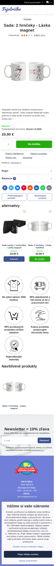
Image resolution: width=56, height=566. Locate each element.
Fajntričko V (15, 163)
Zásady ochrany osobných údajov (28, 546)
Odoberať (44, 440)
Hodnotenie (14, 35)
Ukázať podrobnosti (28, 561)
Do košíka (34, 144)
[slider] (26, 35)
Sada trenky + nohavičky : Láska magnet (14, 246)
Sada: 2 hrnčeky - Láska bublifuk (40, 246)
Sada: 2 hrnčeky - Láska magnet (14, 407)
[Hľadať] (36, 9)
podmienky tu (38, 450)
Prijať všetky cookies (28, 554)
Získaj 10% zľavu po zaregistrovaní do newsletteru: (27, 433)
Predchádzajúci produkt (15, 197)
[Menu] (50, 9)
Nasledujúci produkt (40, 197)
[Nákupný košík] (43, 9)
